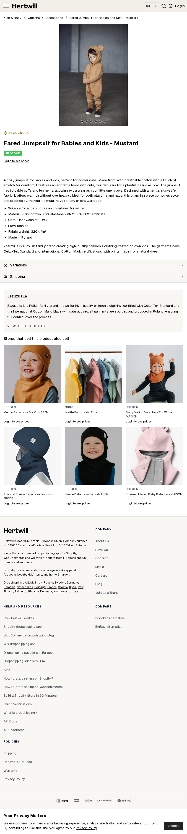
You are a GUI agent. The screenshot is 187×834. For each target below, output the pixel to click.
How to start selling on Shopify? (28, 678)
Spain (73, 587)
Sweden (60, 582)
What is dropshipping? (20, 712)
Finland (8, 591)
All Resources (14, 730)
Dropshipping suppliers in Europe (28, 652)
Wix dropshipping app (20, 644)
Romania (9, 587)
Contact (101, 558)
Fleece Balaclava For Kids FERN (86, 494)
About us (102, 541)
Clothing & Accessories (45, 17)
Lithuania (33, 591)
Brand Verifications (18, 704)
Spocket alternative (110, 618)
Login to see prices (16, 161)
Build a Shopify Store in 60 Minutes (30, 695)
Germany (72, 582)
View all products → (28, 326)
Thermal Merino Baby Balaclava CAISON (154, 494)
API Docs (10, 721)
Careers (101, 575)
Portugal (40, 587)
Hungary (59, 591)
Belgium (20, 591)
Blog (98, 584)
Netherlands (25, 587)
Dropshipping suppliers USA (24, 661)
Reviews (101, 550)
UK (40, 582)
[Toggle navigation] (6, 6)
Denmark (46, 591)
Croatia (63, 587)
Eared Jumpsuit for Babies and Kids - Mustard (104, 17)
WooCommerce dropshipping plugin (30, 635)
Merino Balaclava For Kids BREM (26, 412)
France (52, 587)
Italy (80, 587)
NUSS (69, 407)
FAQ (7, 670)
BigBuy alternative (108, 626)
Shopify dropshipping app (23, 626)
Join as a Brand (107, 592)
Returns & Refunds (18, 762)
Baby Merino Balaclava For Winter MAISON (149, 414)
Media (99, 567)
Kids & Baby (12, 17)
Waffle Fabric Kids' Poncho (83, 412)
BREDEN (10, 407)
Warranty (10, 770)
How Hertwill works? (19, 618)
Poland (48, 582)
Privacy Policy (86, 828)
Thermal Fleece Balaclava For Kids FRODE (28, 496)
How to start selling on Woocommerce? (34, 687)
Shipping (10, 753)
